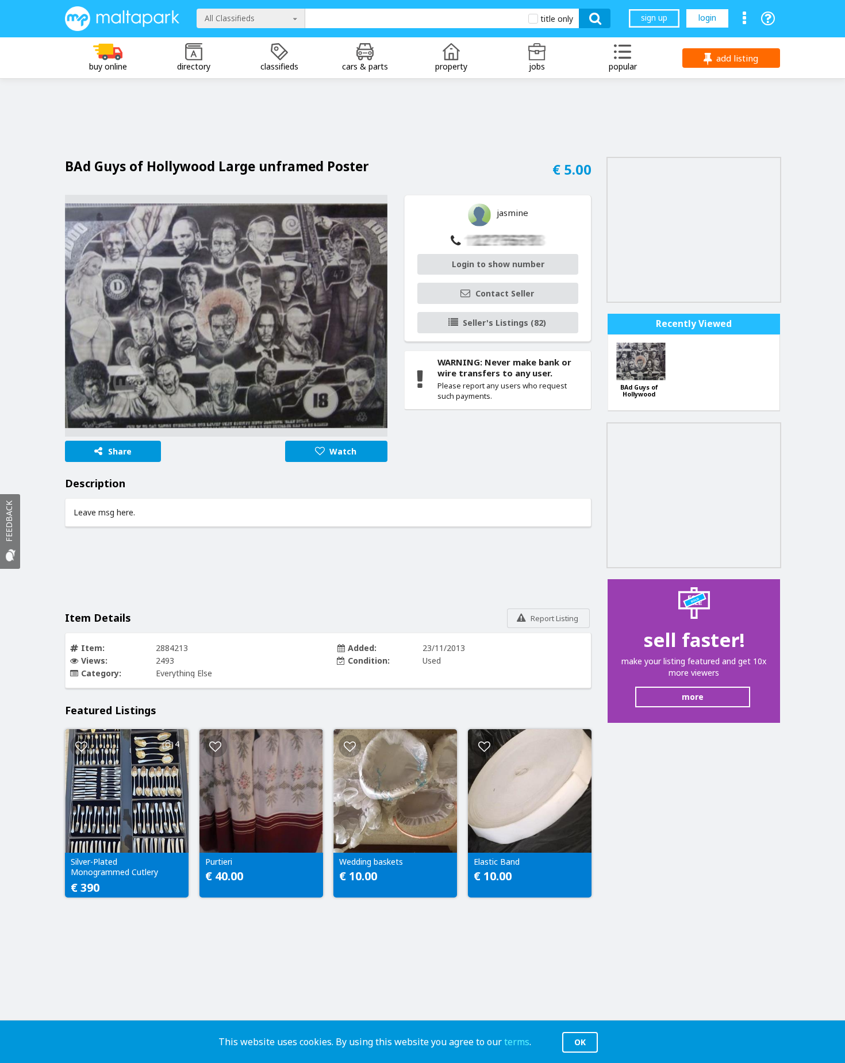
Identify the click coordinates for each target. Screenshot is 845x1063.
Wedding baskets (371, 862)
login (707, 17)
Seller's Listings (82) (504, 322)
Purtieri (218, 862)
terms (516, 1041)
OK (580, 1042)
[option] (226, 316)
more (693, 696)
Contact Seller (504, 293)
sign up (654, 17)
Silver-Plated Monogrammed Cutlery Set (114, 868)
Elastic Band (497, 862)
